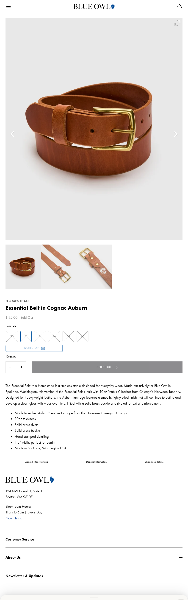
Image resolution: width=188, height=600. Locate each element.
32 (26, 336)
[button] (8, 6)
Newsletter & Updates (24, 575)
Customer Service (20, 539)
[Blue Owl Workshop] (94, 6)
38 (68, 336)
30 (12, 336)
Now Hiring (14, 518)
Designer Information (96, 461)
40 (82, 336)
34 (40, 336)
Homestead (17, 301)
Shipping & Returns (154, 461)
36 (54, 336)
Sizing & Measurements (36, 461)
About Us (13, 557)
